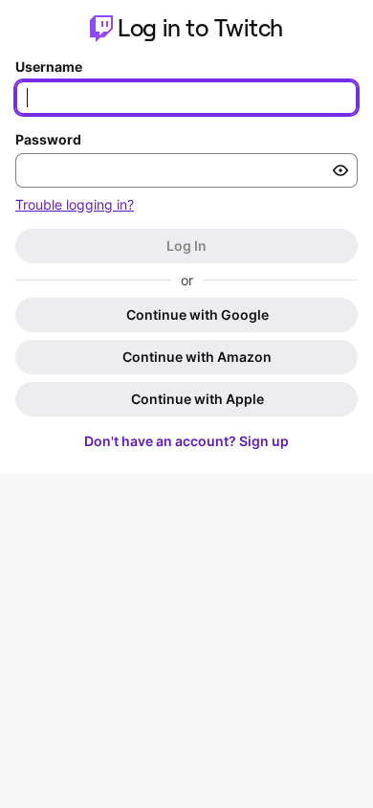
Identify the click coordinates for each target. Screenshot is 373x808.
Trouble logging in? (74, 204)
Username (48, 66)
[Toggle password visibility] (340, 170)
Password (48, 139)
